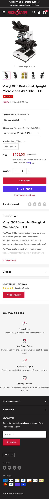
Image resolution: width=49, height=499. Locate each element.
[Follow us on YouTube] (9, 468)
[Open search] (33, 12)
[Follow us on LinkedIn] (19, 468)
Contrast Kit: (16, 115)
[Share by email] (44, 204)
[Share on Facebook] (29, 204)
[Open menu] (4, 12)
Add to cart (24, 180)
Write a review (14, 295)
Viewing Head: (14, 141)
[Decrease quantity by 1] (15, 171)
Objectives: (21, 128)
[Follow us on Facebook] (4, 468)
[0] (44, 12)
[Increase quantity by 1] (29, 171)
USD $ (6, 455)
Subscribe (11, 442)
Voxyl (6, 102)
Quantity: (7, 171)
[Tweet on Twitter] (39, 204)
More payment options (24, 195)
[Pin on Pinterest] (34, 204)
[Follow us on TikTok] (14, 468)
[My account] (39, 12)
